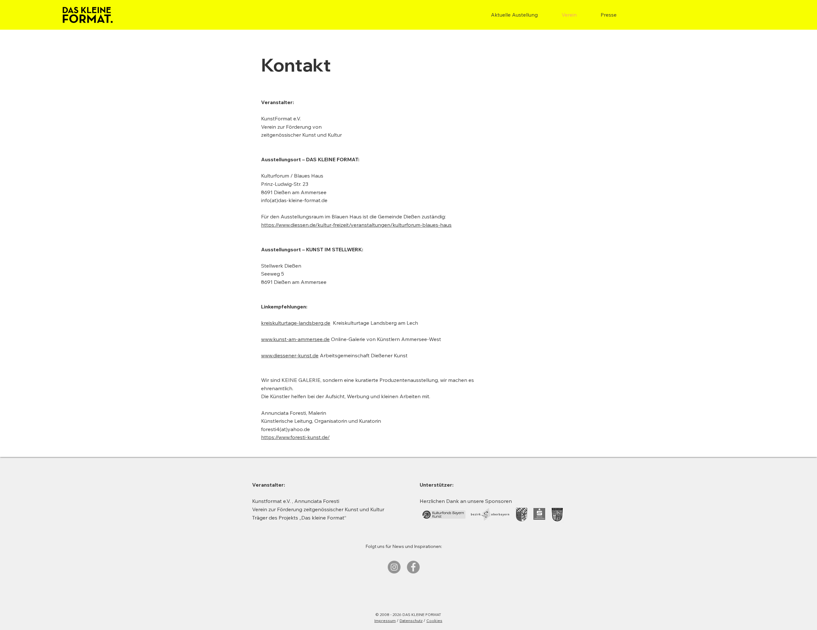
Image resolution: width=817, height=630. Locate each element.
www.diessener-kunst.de (290, 355)
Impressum (385, 620)
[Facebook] (413, 567)
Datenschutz (411, 620)
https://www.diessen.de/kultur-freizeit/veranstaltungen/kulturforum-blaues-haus (356, 225)
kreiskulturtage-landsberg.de (295, 323)
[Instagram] (394, 567)
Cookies (434, 620)
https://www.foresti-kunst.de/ (295, 437)
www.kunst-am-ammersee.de (295, 339)
